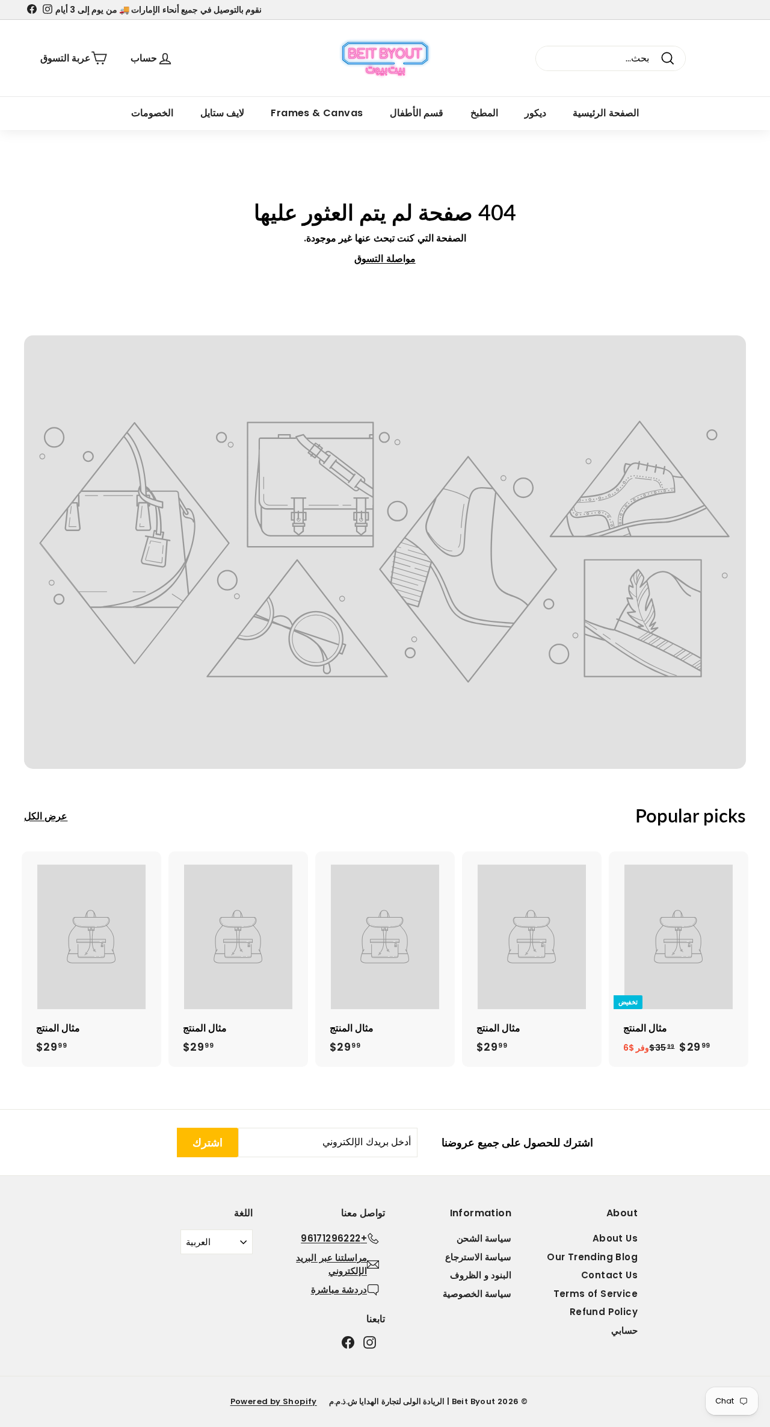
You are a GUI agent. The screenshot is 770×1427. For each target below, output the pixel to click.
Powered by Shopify (273, 1401)
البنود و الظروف (480, 1275)
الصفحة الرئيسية (605, 113)
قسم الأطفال (416, 113)
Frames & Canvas (317, 113)
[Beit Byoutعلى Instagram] (369, 1342)
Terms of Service (595, 1293)
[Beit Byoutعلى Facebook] (348, 1342)
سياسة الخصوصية (477, 1293)
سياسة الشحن (484, 1238)
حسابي (624, 1330)
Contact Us (609, 1275)
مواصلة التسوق (384, 259)
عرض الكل (45, 816)
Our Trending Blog (592, 1257)
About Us (615, 1238)
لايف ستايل (222, 113)
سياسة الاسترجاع (478, 1257)
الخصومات (152, 113)
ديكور (535, 113)
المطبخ (484, 113)
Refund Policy (604, 1311)
